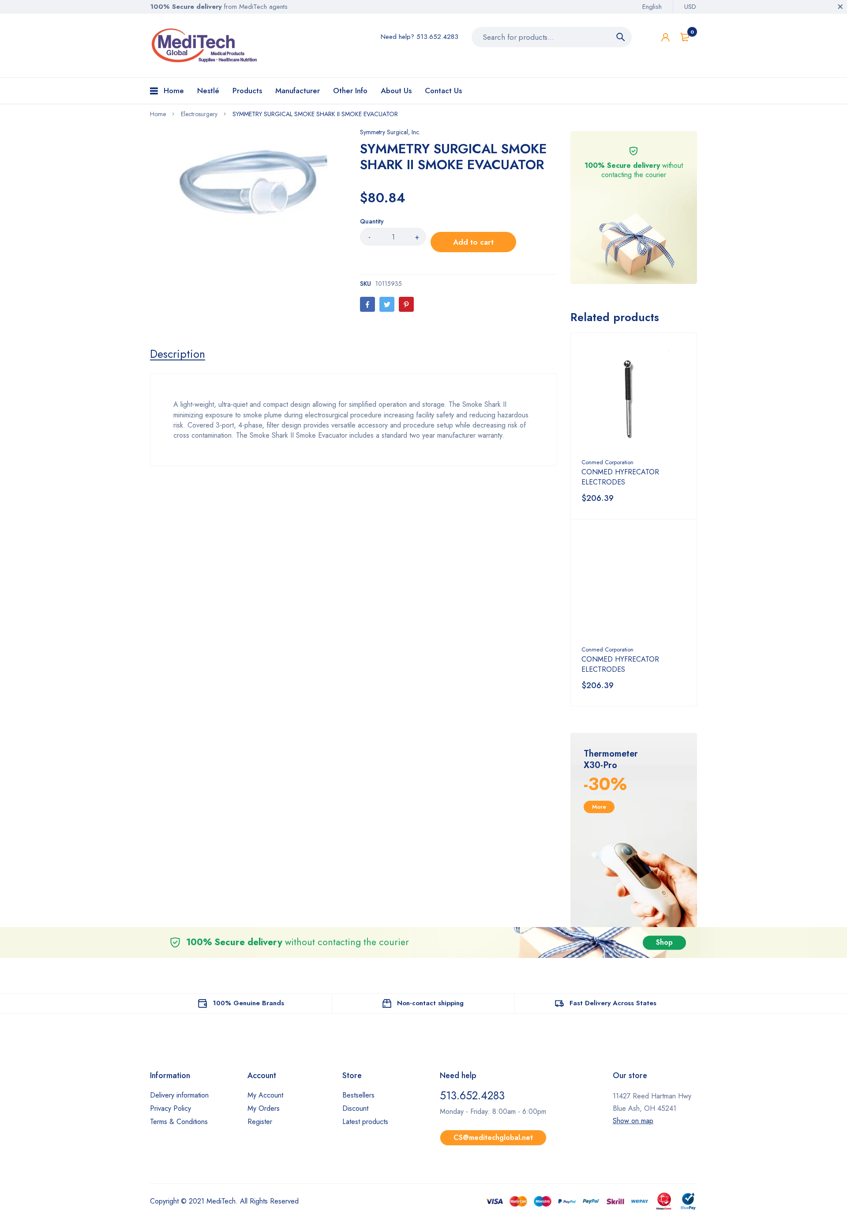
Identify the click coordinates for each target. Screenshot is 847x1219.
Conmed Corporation (607, 462)
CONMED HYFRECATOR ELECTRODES (620, 477)
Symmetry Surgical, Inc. (390, 132)
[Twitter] (386, 304)
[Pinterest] (406, 304)
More (599, 807)
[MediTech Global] (205, 45)
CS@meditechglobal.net (493, 1137)
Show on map (633, 1121)
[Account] (665, 37)
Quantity (372, 221)
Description (177, 353)
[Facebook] (367, 304)
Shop (664, 942)
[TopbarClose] (840, 6)
